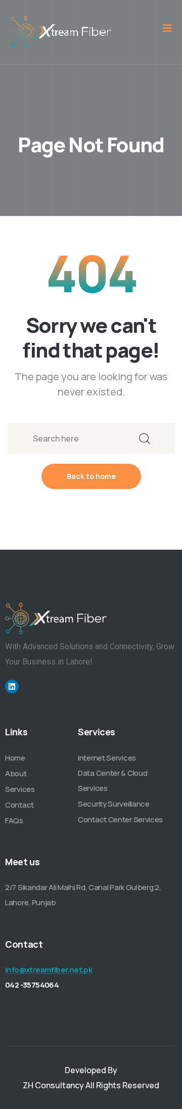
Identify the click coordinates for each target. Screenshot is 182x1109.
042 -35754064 (32, 985)
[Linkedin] (12, 686)
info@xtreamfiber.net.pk (48, 969)
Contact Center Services (120, 819)
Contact (19, 805)
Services (20, 789)
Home (15, 757)
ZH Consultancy (53, 1085)
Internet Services (107, 757)
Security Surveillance (114, 804)
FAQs (14, 820)
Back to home (91, 476)
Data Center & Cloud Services (112, 780)
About (16, 773)
